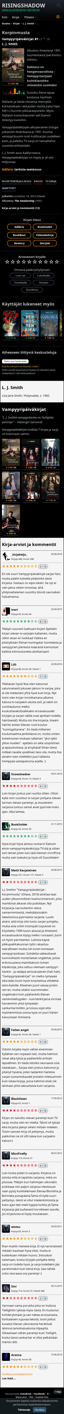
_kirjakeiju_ (19, 554)
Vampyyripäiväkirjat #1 (20, 39)
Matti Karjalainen (23, 870)
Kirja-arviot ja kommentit (29, 544)
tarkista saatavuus (27, 169)
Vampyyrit (9, 188)
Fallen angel (20, 1030)
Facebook (39, 1393)
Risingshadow (23, 7)
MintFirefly (19, 1154)
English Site (42, 1397)
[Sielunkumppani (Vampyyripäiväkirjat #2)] (48, 39)
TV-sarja (51, 181)
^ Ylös (58, 1391)
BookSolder (19, 824)
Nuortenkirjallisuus (16, 181)
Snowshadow (20, 774)
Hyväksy (39, 1409)
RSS (31, 1397)
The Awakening (24, 200)
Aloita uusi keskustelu (15, 361)
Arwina (16, 1355)
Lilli (13, 664)
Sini (14, 1286)
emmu (15, 1227)
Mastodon (21, 1397)
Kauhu (38, 181)
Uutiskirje (25, 1393)
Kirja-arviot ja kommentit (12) (21, 208)
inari (14, 610)
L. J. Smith (10, 44)
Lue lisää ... (9, 1378)
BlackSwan (19, 1099)
